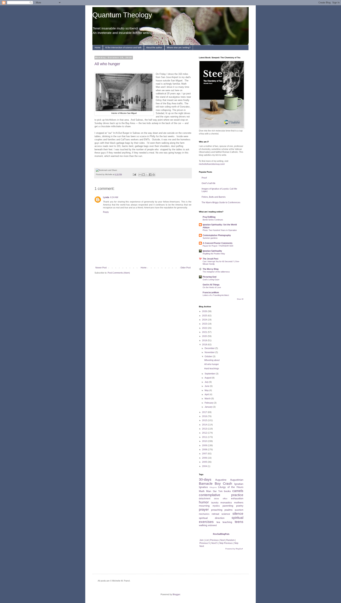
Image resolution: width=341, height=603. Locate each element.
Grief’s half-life (208, 183)
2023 (205, 324)
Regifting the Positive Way (214, 254)
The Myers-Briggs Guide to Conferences (221, 202)
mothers (238, 502)
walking (203, 525)
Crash (227, 483)
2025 (205, 315)
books (227, 491)
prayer (204, 509)
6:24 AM (114, 197)
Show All (240, 299)
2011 (205, 437)
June (207, 386)
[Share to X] (147, 174)
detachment (204, 498)
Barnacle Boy (210, 483)
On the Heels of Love (212, 287)
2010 (205, 441)
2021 (205, 332)
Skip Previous (225, 543)
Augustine (220, 479)
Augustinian (236, 479)
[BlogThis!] (143, 174)
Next (222, 540)
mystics (216, 506)
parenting (228, 505)
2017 (205, 412)
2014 (205, 424)
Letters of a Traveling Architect (216, 295)
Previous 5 (204, 543)
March (208, 398)
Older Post (185, 267)
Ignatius (203, 487)
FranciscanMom (211, 292)
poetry (239, 505)
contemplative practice (221, 495)
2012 (205, 433)
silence (237, 513)
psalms (228, 509)
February (209, 403)
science (225, 513)
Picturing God (209, 277)
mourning (204, 505)
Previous (214, 540)
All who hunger (107, 64)
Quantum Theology (122, 15)
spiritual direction (211, 518)
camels (237, 491)
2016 (205, 416)
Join (201, 540)
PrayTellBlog (209, 217)
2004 (205, 466)
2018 (205, 344)
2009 (205, 445)
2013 (205, 429)
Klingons (213, 487)
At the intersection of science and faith (123, 47)
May (207, 390)
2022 (205, 328)
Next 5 (214, 543)
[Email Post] (134, 174)
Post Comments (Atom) (119, 273)
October (209, 356)
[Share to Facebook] (150, 174)
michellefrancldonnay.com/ (212, 164)
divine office (220, 498)
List (207, 540)
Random (230, 540)
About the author (154, 47)
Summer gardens (210, 238)
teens (239, 522)
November (210, 352)
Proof (204, 178)
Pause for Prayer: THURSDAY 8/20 (218, 246)
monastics (226, 502)
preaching (216, 509)
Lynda (106, 197)
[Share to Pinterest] (153, 174)
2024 (205, 319)
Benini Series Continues (213, 220)
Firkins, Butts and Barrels (214, 197)
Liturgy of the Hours (230, 487)
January (209, 407)
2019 (205, 340)
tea (218, 522)
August (208, 378)
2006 (205, 458)
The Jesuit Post (210, 259)
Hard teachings (211, 368)
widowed (212, 525)
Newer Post (101, 267)
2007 (205, 453)
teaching (227, 522)
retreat (215, 513)
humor (204, 502)
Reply (106, 212)
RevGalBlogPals (221, 534)
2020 (205, 336)
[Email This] (140, 174)
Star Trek (217, 491)
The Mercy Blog (210, 269)
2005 (205, 462)
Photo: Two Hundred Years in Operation (220, 230)
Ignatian (238, 483)
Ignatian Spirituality (212, 251)
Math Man (205, 491)
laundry (214, 502)
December (210, 348)
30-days (205, 479)
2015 (205, 420)
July (207, 382)
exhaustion (237, 498)
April (207, 394)
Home (98, 47)
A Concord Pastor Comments (217, 243)
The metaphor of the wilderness (216, 272)
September (210, 373)
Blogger (176, 594)
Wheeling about (212, 360)
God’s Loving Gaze (211, 279)
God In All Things (211, 284)
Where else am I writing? (179, 47)
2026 (205, 311)
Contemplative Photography (217, 235)
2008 (205, 449)
